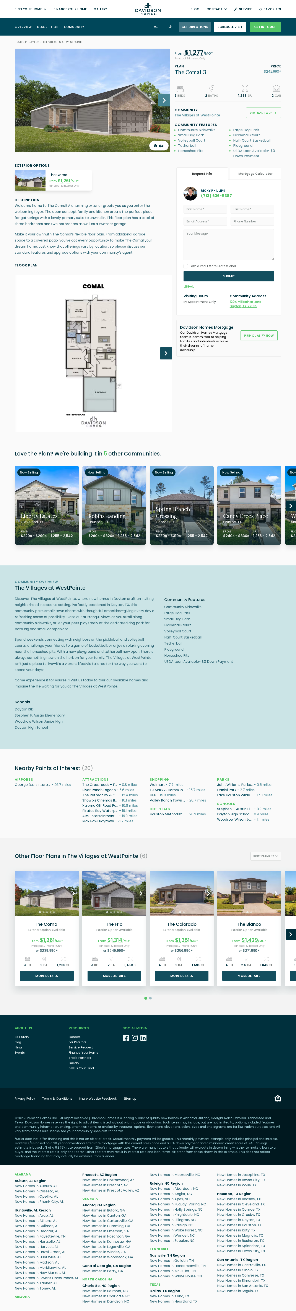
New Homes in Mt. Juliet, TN (173, 1271)
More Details (46, 976)
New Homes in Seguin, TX (238, 1290)
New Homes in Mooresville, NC (175, 1174)
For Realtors (77, 1042)
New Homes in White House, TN (176, 1276)
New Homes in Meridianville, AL (40, 1267)
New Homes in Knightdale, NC (174, 1214)
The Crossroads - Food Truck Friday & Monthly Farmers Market (100, 784)
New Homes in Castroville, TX (241, 1264)
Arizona (22, 1297)
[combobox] (265, 856)
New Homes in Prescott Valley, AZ (110, 1190)
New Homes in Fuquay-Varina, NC (178, 1204)
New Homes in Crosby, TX (238, 1214)
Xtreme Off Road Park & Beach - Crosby (100, 805)
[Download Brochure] (170, 27)
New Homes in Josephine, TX (241, 1174)
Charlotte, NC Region (101, 1285)
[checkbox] (186, 266)
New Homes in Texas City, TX (241, 1251)
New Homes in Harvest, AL (36, 1246)
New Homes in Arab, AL (34, 1215)
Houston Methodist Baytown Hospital (168, 814)
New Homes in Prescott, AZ (105, 1185)
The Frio (114, 924)
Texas (155, 1284)
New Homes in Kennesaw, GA (106, 1241)
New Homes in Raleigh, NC (171, 1225)
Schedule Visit (230, 27)
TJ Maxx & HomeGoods (168, 789)
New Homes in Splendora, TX (241, 1245)
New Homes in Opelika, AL (36, 1196)
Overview (23, 27)
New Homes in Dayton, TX (238, 1219)
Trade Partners (80, 1058)
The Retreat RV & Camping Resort (100, 795)
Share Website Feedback (98, 1098)
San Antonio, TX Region (237, 1259)
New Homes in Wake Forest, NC (176, 1230)
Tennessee (159, 1249)
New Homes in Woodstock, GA (107, 1257)
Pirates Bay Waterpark (100, 810)
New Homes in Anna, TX (169, 1296)
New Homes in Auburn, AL (36, 1186)
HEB (153, 795)
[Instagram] (134, 1037)
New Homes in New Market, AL (40, 1272)
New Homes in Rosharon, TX (240, 1240)
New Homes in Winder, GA (104, 1251)
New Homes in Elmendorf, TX (241, 1280)
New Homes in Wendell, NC (172, 1235)
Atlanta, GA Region (98, 1205)
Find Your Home (28, 9)
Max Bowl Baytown (98, 821)
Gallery (100, 9)
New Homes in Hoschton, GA (106, 1236)
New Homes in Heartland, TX (173, 1301)
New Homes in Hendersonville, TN (178, 1265)
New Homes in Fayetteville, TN (40, 1236)
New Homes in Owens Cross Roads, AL (46, 1277)
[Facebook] (126, 1037)
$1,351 (182, 940)
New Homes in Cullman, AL (37, 1225)
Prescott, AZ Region (99, 1174)
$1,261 (64, 181)
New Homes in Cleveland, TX (241, 1204)
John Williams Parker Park (235, 784)
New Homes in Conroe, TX (238, 1209)
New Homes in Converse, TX (240, 1275)
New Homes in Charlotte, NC (106, 1296)
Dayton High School (233, 814)
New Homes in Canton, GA (104, 1215)
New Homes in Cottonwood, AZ (108, 1179)
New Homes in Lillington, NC (173, 1219)
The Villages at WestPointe (63, 42)
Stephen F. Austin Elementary (235, 809)
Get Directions (195, 27)
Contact (215, 9)
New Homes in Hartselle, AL (37, 1241)
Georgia (90, 1199)
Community (74, 27)
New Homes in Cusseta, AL (37, 1191)
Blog (194, 9)
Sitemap (130, 1098)
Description (48, 27)
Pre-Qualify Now (259, 335)
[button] (193, 53)
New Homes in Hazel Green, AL (40, 1251)
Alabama (23, 1174)
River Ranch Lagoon (99, 789)
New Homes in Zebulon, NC (172, 1240)
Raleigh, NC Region (166, 1183)
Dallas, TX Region (165, 1290)
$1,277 (193, 52)
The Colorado (182, 924)
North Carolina (97, 1279)
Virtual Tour (264, 113)
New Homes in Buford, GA (103, 1210)
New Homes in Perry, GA (102, 1271)
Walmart (157, 784)
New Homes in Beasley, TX (239, 1199)
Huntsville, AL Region (33, 1210)
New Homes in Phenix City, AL (39, 1201)
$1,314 (114, 940)
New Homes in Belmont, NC (105, 1290)
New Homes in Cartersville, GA (107, 1220)
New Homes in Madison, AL (37, 1262)
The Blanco (249, 924)
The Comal (47, 924)
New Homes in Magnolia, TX (240, 1235)
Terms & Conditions (57, 1098)
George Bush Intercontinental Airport (33, 784)
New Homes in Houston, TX (239, 1225)
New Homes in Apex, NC (170, 1199)
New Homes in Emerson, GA (105, 1231)
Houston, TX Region (234, 1193)
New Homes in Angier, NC (171, 1193)
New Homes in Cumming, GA (106, 1225)
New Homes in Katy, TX (236, 1230)
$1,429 (250, 940)
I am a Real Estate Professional (213, 266)
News (19, 1047)
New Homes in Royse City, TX (241, 1179)
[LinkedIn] (143, 1037)
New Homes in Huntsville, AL (38, 1257)
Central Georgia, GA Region (106, 1265)
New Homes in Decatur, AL (37, 1231)
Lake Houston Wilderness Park (235, 795)
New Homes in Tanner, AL (36, 1283)
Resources (79, 1028)
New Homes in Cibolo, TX (238, 1270)
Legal (189, 286)
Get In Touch (265, 27)
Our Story (22, 1037)
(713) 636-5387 (216, 195)
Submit (229, 276)
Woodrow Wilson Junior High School (235, 819)
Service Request (81, 1047)
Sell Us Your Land (81, 1068)
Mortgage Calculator (255, 173)
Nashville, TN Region (167, 1255)
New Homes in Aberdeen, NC (174, 1188)
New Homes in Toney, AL (35, 1288)
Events (20, 1052)
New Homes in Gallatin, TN (172, 1260)
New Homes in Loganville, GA (106, 1246)
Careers (75, 1037)
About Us (23, 1028)
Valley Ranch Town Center (168, 800)
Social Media (135, 1028)
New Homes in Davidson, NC (105, 1301)
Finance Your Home (70, 9)
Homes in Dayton (27, 42)
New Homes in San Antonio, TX (242, 1285)
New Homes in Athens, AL (36, 1220)
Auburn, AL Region (30, 1180)
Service (245, 9)
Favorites (272, 9)
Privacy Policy (25, 1098)
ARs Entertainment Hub (100, 815)
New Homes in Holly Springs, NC (176, 1209)
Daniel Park (226, 789)
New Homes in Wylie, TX (237, 1185)
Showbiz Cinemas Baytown (100, 800)
